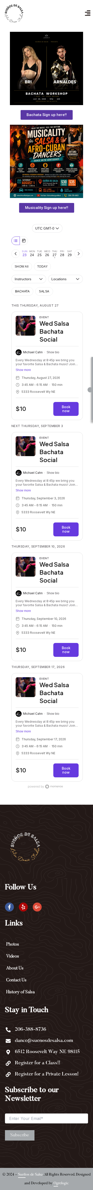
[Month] (24, 241)
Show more (23, 370)
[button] (88, 13)
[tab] (24, 253)
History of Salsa (20, 992)
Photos (12, 944)
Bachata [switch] (22, 291)
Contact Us (16, 980)
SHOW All (22, 266)
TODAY (42, 266)
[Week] (15, 241)
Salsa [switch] (44, 291)
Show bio (53, 352)
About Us (15, 968)
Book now (66, 409)
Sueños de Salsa (30, 1174)
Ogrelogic (61, 1183)
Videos (12, 956)
